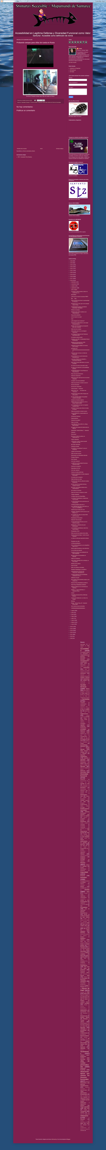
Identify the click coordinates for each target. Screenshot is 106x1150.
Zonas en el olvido (84, 1129)
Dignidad (82, 766)
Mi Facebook (73, 70)
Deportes (84, 753)
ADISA (85, 663)
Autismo (85, 680)
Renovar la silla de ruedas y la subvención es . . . (78, 437)
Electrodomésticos (83, 786)
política (85, 993)
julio (72, 612)
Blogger (68, 1139)
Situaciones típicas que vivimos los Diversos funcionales (49, 102)
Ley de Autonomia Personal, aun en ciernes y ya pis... (79, 522)
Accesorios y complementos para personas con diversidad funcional (85, 656)
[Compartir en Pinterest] (44, 100)
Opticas (82, 959)
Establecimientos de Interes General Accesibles (85, 806)
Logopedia (82, 922)
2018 (71, 276)
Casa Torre (87, 710)
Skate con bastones (75, 558)
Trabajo (85, 1109)
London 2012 (83, 925)
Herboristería (82, 851)
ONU (85, 958)
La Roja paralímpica (75, 543)
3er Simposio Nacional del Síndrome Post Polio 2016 (79, 335)
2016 (71, 280)
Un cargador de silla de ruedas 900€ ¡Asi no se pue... (79, 515)
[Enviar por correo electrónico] (38, 100)
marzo (72, 620)
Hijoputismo (82, 852)
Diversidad (83, 772)
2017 (71, 278)
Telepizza (87, 1098)
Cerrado (87, 716)
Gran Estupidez (85, 836)
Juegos (81, 894)
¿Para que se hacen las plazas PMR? (79, 296)
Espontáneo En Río (75, 468)
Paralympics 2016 (75, 531)
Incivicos (82, 875)
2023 (71, 266)
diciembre (73, 282)
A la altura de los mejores (77, 477)
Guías (85, 838)
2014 (71, 628)
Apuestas (82, 670)
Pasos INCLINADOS (75, 315)
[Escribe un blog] (39, 100)
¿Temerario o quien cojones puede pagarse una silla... (79, 442)
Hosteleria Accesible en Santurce (85, 860)
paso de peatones (85, 969)
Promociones (82, 1007)
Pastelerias (82, 971)
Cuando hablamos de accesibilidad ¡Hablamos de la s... (79, 575)
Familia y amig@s (84, 822)
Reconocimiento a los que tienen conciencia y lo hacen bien (85, 1025)
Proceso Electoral (75, 384)
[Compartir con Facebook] (42, 100)
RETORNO (73, 294)
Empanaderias (83, 789)
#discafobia (82, 644)
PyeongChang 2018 (85, 1011)
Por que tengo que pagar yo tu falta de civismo (85, 998)
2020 (71, 272)
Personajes (84, 978)
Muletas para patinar (75, 563)
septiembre (74, 287)
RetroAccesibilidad (84, 1035)
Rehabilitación (83, 1034)
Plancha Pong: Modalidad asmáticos (79, 582)
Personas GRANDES (83, 980)
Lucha (87, 927)
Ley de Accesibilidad (85, 906)
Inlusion (82, 886)
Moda (81, 941)
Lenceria (82, 904)
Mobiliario (82, 936)
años (86, 669)
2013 (71, 630)
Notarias (82, 952)
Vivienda (84, 1124)
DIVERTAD (82, 779)
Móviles (86, 942)
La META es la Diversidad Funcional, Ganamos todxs (79, 464)
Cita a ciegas (74, 289)
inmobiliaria (82, 887)
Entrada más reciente (22, 148)
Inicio (41, 148)
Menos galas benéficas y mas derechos (80, 548)
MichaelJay (54, 1139)
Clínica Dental (83, 719)
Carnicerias (82, 705)
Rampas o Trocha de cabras (32, 102)
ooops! (72, 592)
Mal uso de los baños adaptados (85, 930)
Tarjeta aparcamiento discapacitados (83, 1093)
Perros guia (85, 975)
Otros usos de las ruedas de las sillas (79, 533)
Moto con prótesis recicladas (77, 567)
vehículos (82, 1119)
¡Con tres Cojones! (75, 461)
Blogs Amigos (85, 693)
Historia (82, 854)
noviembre (73, 284)
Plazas (88, 986)
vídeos (88, 1123)
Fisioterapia (82, 827)
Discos (81, 767)
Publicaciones (83, 1010)
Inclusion (83, 877)
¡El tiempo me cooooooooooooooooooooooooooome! (80, 350)
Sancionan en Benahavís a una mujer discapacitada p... (79, 323)
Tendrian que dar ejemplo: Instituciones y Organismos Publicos (85, 1102)
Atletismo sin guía (75, 577)
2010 (71, 636)
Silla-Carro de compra (76, 329)
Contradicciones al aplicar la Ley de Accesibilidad (85, 738)
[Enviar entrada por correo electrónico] (35, 100)
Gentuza (82, 835)
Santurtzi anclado (75, 446)
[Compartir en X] (41, 100)
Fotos (88, 832)
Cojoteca (82, 720)
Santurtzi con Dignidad (75, 68)
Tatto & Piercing (84, 1095)
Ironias (87, 890)
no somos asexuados (85, 950)
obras (81, 955)
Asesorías (82, 674)
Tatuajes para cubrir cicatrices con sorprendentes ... (79, 312)
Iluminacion (82, 870)
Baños (87, 688)
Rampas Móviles (85, 1017)
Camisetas (85, 699)
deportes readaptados (83, 755)
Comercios (82, 726)
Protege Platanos (75, 457)
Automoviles (82, 683)
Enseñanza (82, 798)
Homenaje (86, 855)
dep (88, 752)
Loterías (82, 927)
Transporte (83, 1111)
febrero (73, 622)
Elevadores (83, 787)
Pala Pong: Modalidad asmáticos (78, 584)
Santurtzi (82, 1047)
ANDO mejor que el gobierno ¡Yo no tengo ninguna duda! (79, 402)
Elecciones (73, 434)
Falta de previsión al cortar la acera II (79, 382)
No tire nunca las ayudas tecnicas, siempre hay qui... (79, 485)
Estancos (85, 817)
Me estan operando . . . (76, 444)
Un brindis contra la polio (76, 337)
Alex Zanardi (74, 459)
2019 (71, 274)
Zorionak (82, 1130)
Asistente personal (85, 677)
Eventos (82, 820)
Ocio (88, 956)
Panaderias (82, 962)
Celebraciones (84, 713)
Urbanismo (84, 1116)
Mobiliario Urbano (82, 939)
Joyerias (85, 893)
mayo (72, 616)
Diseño (86, 767)
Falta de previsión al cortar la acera (79, 411)
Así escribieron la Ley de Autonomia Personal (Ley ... (79, 357)
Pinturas (82, 985)
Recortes (82, 1027)
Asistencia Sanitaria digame (77, 400)
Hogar (81, 855)
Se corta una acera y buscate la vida (79, 365)
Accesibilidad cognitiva (85, 652)
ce (85, 712)
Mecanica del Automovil (85, 934)
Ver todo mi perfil (72, 62)
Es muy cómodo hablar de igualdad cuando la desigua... (79, 397)
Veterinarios (82, 1122)
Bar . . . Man (74, 298)
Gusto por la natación (76, 466)
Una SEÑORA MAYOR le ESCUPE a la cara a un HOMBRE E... (80, 507)
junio (72, 614)
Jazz (72, 318)
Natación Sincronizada (76, 519)
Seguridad (82, 1048)
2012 (71, 632)
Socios (87, 1081)
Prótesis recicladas (75, 309)
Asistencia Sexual (84, 676)
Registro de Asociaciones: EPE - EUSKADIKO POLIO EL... (78, 343)
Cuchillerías (85, 742)
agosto (73, 610)
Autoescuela (82, 681)
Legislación (82, 902)
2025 (71, 262)
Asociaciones (86, 679)
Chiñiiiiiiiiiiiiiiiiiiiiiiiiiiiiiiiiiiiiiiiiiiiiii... (78, 608)
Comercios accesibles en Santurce (85, 729)
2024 (71, 264)
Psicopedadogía (83, 1009)
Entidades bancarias (85, 800)
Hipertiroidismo (74, 418)
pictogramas (82, 984)
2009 (71, 638)
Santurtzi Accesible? (75, 420)
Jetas (88, 891)
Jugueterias (82, 896)
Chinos (85, 718)
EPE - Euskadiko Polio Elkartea (25, 157)
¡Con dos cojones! (75, 470)
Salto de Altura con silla (76, 479)
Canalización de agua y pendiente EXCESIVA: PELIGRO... (79, 307)
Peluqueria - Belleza (85, 972)
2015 (71, 626)
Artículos (86, 672)
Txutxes (86, 1114)
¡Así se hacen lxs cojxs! (76, 317)
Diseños (81, 769)
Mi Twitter (72, 71)
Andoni (80, 48)
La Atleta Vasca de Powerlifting (78, 496)
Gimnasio (87, 835)
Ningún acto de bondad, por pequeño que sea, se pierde (79, 326)
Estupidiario (82, 818)
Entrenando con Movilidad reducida (79, 455)
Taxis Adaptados (84, 1097)
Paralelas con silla (75, 541)
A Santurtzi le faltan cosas (85, 646)
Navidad (82, 947)
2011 (71, 634)
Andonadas (86, 667)
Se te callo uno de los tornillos (78, 606)
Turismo (82, 1112)
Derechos (82, 760)
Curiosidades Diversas (83, 745)
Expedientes (83, 821)
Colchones (82, 722)
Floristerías (82, 828)
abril (72, 618)
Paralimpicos (83, 965)
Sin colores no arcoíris (76, 490)
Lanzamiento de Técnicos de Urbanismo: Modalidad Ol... (78, 572)
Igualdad (85, 866)
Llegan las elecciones (76, 451)
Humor (82, 863)
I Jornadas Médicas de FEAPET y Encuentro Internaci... (78, 360)
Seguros (82, 1049)
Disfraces (82, 770)
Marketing (82, 932)
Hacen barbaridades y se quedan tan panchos (85, 842)
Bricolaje (82, 694)
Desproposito (83, 762)
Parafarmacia (82, 963)
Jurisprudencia (83, 897)
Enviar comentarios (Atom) (29, 151)
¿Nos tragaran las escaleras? (77, 320)
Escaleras (82, 803)
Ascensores (83, 673)
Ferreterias (82, 825)
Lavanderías (82, 898)
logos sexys (85, 924)
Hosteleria (82, 856)
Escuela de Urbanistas (76, 386)
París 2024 (86, 966)
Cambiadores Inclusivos (85, 697)
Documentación (83, 780)
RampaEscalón (83, 1016)
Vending (82, 1120)
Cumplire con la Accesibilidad (78, 380)
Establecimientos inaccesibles (84, 809)
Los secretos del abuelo (76, 550)
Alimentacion (82, 664)
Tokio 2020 (86, 1108)
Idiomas (87, 864)
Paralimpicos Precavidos (76, 517)
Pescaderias (82, 982)
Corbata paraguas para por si (77, 504)
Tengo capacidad (85, 1106)
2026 (71, 261)
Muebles (82, 944)
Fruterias (85, 834)
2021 (71, 270)
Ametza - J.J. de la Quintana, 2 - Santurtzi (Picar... (78, 590)
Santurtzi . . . (74, 432)
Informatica (82, 885)
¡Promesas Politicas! (75, 416)
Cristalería (87, 740)
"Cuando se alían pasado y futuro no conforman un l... (79, 292)
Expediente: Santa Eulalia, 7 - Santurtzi (80, 430)
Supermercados (83, 1090)
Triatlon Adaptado (75, 494)
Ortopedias (82, 961)
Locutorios (85, 921)
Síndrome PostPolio (83, 1069)
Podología (82, 992)
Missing (73, 601)
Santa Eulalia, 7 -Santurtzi (77, 388)
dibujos (82, 763)
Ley (86, 904)
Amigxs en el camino (85, 666)
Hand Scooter (74, 565)
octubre (73, 286)
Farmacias (82, 824)
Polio (88, 992)
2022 (71, 268)
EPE (85, 801)
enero (72, 624)
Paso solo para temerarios (77, 373)
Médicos (84, 935)
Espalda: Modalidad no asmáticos (78, 569)
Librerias (85, 914)
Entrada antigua (59, 148)
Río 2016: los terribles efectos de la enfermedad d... (79, 488)
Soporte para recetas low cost (78, 509)
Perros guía (86, 976)
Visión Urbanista (75, 439)
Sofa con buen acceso (76, 453)
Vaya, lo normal (74, 422)
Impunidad (23, 102)
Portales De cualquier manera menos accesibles (85, 1002)
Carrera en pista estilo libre (77, 472)
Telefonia (82, 1098)
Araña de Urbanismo (76, 375)
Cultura (82, 743)
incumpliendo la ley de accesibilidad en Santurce (85, 882)
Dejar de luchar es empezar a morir (79, 492)
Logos (88, 922)
